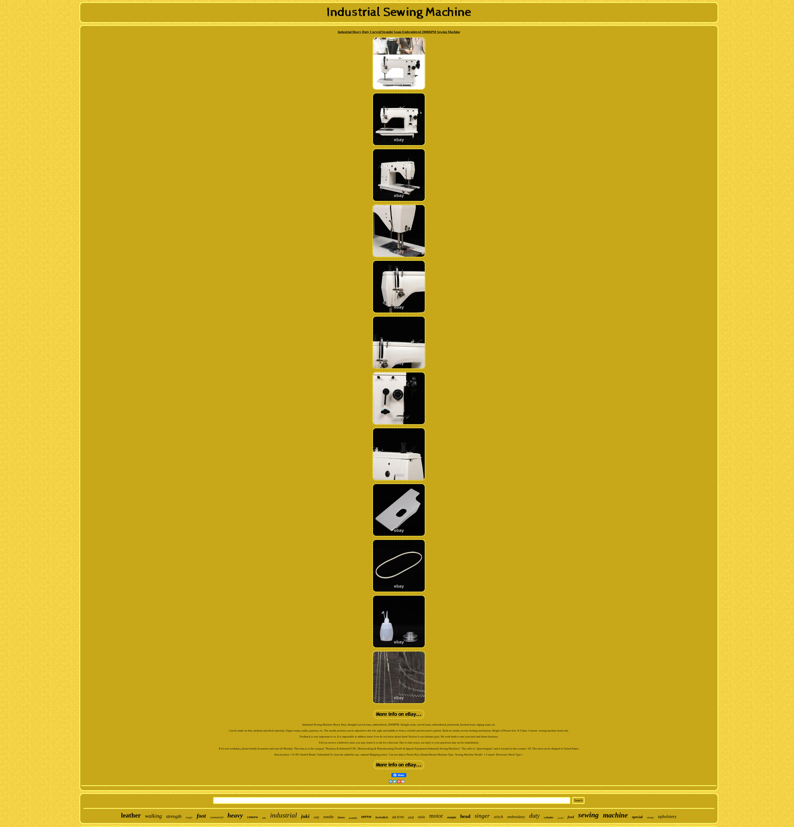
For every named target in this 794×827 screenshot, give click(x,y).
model (560, 818)
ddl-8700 (398, 817)
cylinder (549, 817)
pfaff (411, 817)
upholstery (667, 816)
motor (436, 816)
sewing (588, 815)
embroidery (516, 817)
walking (153, 816)
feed (571, 817)
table (421, 817)
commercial (216, 817)
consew (252, 817)
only (316, 817)
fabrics (341, 817)
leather (131, 815)
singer (482, 815)
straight (451, 817)
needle (328, 817)
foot (201, 816)
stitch (498, 816)
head (465, 816)
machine (615, 815)
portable (353, 818)
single (189, 817)
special (637, 817)
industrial (283, 815)
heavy (235, 815)
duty (534, 815)
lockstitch (381, 817)
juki (305, 816)
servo (366, 816)
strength (174, 816)
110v (264, 818)
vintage (650, 817)
